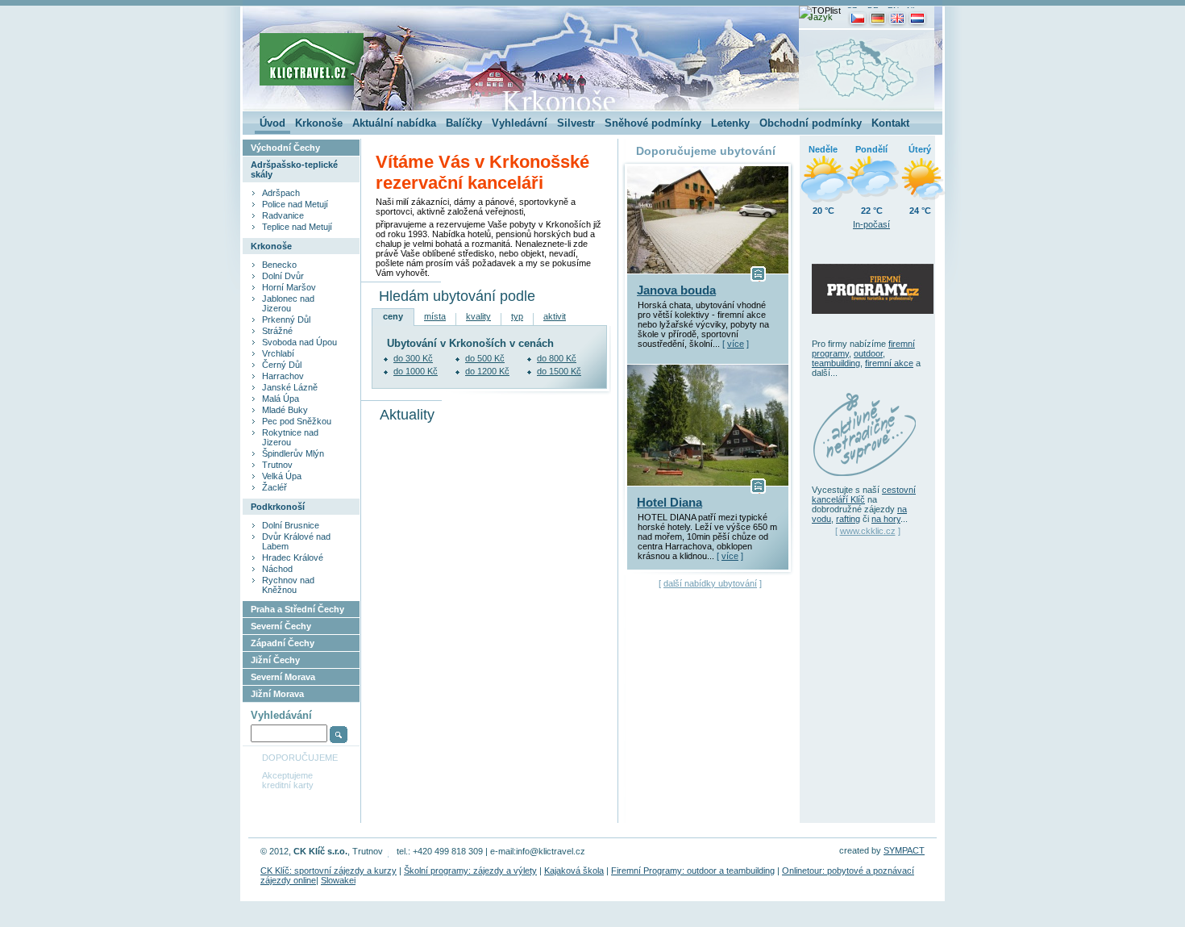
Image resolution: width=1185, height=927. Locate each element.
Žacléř (274, 487)
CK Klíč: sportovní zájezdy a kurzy (328, 870)
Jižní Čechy (275, 660)
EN (893, 10)
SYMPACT (904, 850)
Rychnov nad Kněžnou (288, 585)
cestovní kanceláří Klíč (864, 494)
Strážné (277, 331)
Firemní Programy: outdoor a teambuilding (693, 870)
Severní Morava (283, 677)
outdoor (868, 353)
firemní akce (889, 363)
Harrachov (283, 376)
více (735, 344)
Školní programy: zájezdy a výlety (470, 870)
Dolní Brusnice (290, 525)
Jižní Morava (277, 694)
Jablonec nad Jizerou (288, 303)
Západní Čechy (282, 643)
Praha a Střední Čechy (297, 609)
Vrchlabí (278, 353)
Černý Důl (281, 365)
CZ (851, 10)
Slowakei (338, 880)
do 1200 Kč (487, 371)
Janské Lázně (290, 387)
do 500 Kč (485, 358)
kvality (478, 316)
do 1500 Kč (559, 371)
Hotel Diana (669, 502)
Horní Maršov (289, 287)
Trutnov (277, 465)
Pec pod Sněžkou (296, 421)
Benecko (279, 264)
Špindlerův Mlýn (293, 453)
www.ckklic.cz (868, 531)
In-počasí (871, 224)
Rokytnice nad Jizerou (290, 437)
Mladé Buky (285, 410)
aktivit (554, 316)
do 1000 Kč (415, 371)
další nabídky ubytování (710, 583)
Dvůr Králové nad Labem (296, 541)
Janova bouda (676, 290)
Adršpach (281, 193)
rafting (848, 519)
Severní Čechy (281, 626)
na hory (885, 519)
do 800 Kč (556, 358)
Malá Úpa (280, 398)
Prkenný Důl (286, 319)
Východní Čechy (285, 147)
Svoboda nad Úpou (299, 342)
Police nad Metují (295, 204)
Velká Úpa (281, 476)
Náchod (277, 569)
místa (435, 316)
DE (873, 10)
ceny (393, 316)
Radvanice (283, 215)
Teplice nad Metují (297, 227)
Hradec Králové (292, 557)
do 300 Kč (413, 358)
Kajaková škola (574, 870)
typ (517, 316)
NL (912, 10)
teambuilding (836, 363)
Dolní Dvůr (283, 276)
